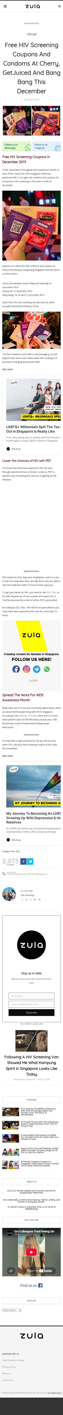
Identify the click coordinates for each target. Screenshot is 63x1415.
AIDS (24, 874)
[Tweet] (30, 861)
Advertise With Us (10, 1353)
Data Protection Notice (13, 1360)
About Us (6, 1373)
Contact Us (7, 1380)
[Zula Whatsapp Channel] (47, 669)
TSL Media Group (55, 1393)
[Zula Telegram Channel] (37, 669)
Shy (19, 177)
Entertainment (19, 1079)
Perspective (31, 1079)
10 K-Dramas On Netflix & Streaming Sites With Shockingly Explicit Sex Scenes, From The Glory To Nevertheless (38, 1111)
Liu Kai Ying (11, 872)
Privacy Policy (8, 1367)
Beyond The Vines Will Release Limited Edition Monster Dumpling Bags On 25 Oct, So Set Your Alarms (39, 1150)
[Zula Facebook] (16, 669)
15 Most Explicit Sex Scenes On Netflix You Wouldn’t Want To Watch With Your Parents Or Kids (40, 1137)
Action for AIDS (15, 874)
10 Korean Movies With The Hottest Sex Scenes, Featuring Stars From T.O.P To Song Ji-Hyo (39, 1124)
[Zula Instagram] (27, 669)
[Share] (23, 861)
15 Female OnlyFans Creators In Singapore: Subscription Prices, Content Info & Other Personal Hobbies (40, 1163)
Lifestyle (31, 34)
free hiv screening (35, 874)
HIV (46, 874)
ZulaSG (33, 680)
